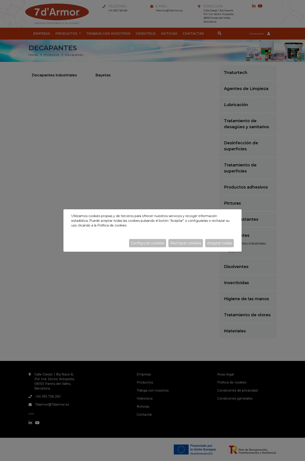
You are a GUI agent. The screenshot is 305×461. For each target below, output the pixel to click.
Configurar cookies (147, 243)
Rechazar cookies (185, 243)
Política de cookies (111, 225)
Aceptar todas (219, 243)
